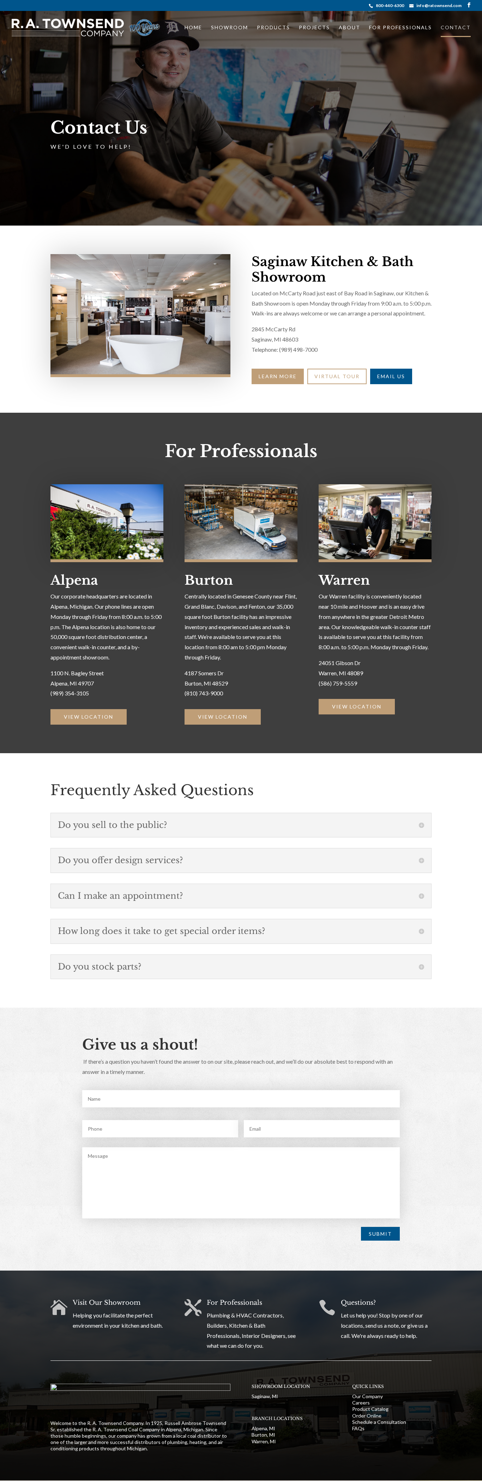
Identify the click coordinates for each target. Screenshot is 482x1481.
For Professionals (400, 27)
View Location (88, 717)
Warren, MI (264, 1441)
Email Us (391, 376)
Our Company (367, 1396)
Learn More (278, 376)
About (349, 27)
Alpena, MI (263, 1428)
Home (193, 27)
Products (273, 27)
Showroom (229, 27)
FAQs (358, 1428)
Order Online (366, 1416)
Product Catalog (370, 1409)
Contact (456, 27)
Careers (361, 1403)
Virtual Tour (337, 376)
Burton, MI (263, 1435)
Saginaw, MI (265, 1396)
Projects (314, 27)
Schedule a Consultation (379, 1422)
